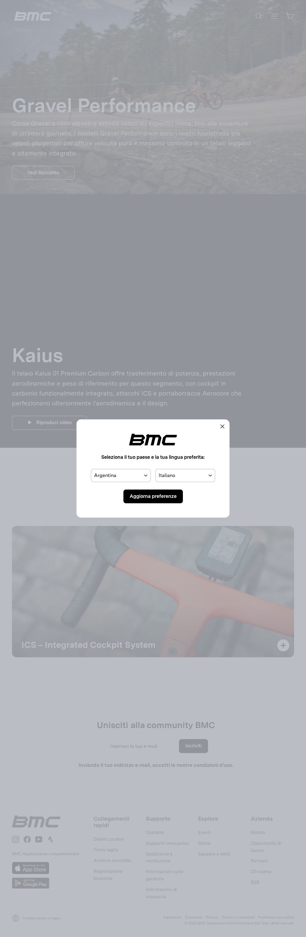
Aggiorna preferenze (153, 496)
